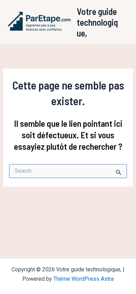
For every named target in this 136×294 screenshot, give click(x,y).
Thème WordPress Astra (83, 279)
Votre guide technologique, (97, 22)
